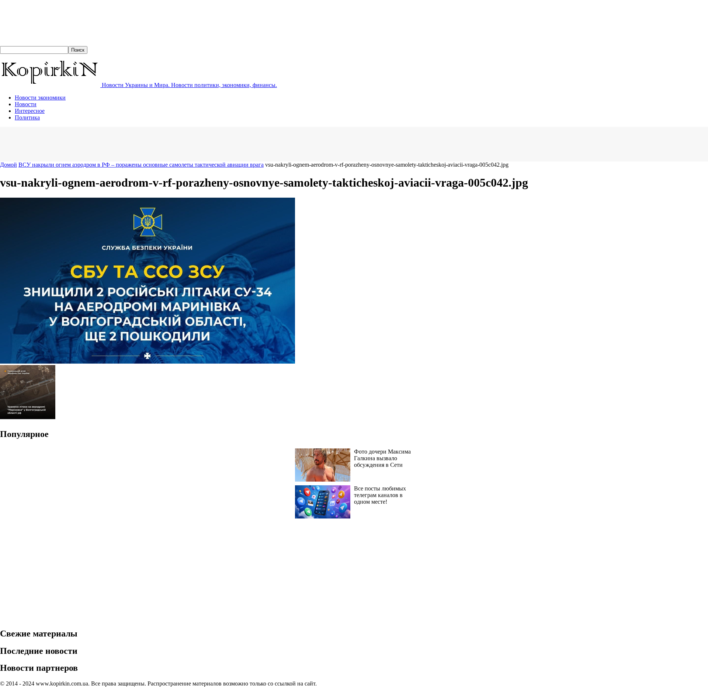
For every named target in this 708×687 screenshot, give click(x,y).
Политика (27, 117)
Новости (26, 104)
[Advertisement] (134, 143)
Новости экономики (40, 97)
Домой (8, 165)
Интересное (30, 111)
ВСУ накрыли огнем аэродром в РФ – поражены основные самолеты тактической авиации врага (141, 165)
